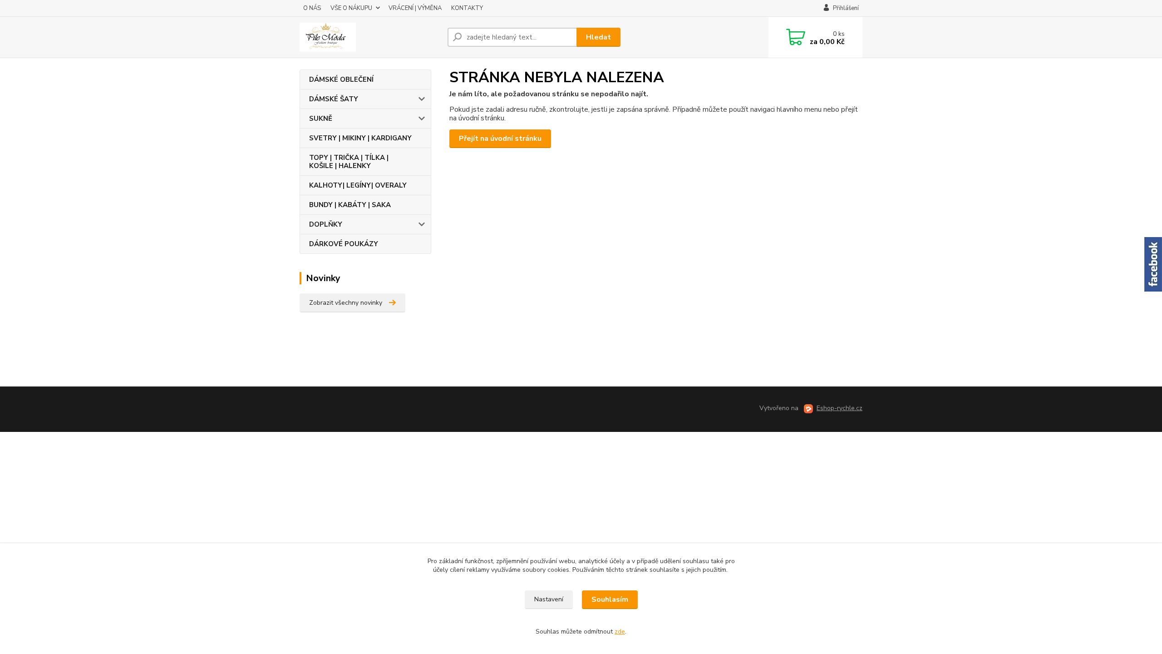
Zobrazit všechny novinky (345, 302)
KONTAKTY (467, 8)
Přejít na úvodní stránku (500, 139)
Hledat (598, 37)
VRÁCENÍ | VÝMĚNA (415, 8)
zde (620, 631)
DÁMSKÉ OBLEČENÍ (341, 79)
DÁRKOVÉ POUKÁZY (343, 243)
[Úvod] (370, 37)
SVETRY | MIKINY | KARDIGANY (360, 138)
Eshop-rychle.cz (839, 408)
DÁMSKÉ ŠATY (333, 99)
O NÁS (312, 8)
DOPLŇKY (325, 224)
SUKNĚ (320, 118)
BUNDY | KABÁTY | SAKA (350, 204)
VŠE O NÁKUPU (351, 8)
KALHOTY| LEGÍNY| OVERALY (358, 185)
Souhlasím (609, 599)
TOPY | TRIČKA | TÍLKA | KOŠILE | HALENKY (349, 161)
